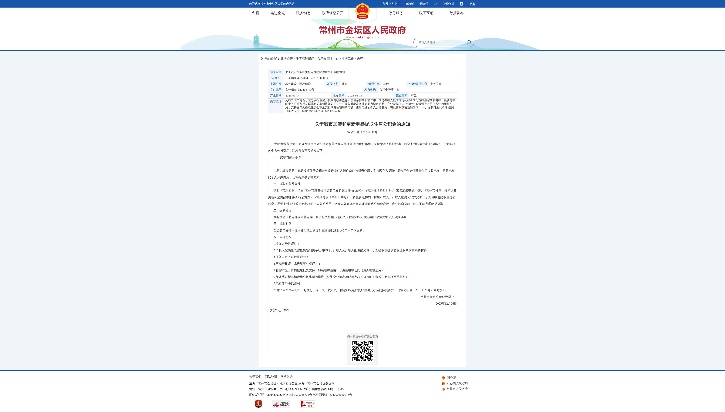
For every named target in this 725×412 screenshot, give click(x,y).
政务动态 (303, 13)
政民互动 (426, 13)
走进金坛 (278, 13)
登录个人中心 (391, 3)
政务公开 (287, 58)
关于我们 (255, 376)
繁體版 (409, 3)
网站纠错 (287, 376)
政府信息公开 (332, 13)
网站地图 (271, 376)
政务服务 (396, 13)
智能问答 (448, 3)
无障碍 (424, 3)
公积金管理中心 (328, 58)
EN (435, 3)
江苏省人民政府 (457, 383)
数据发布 (457, 13)
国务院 (451, 377)
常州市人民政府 (457, 388)
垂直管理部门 (305, 58)
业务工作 (348, 58)
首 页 (255, 13)
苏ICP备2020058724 (296, 394)
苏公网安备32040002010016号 (332, 394)
